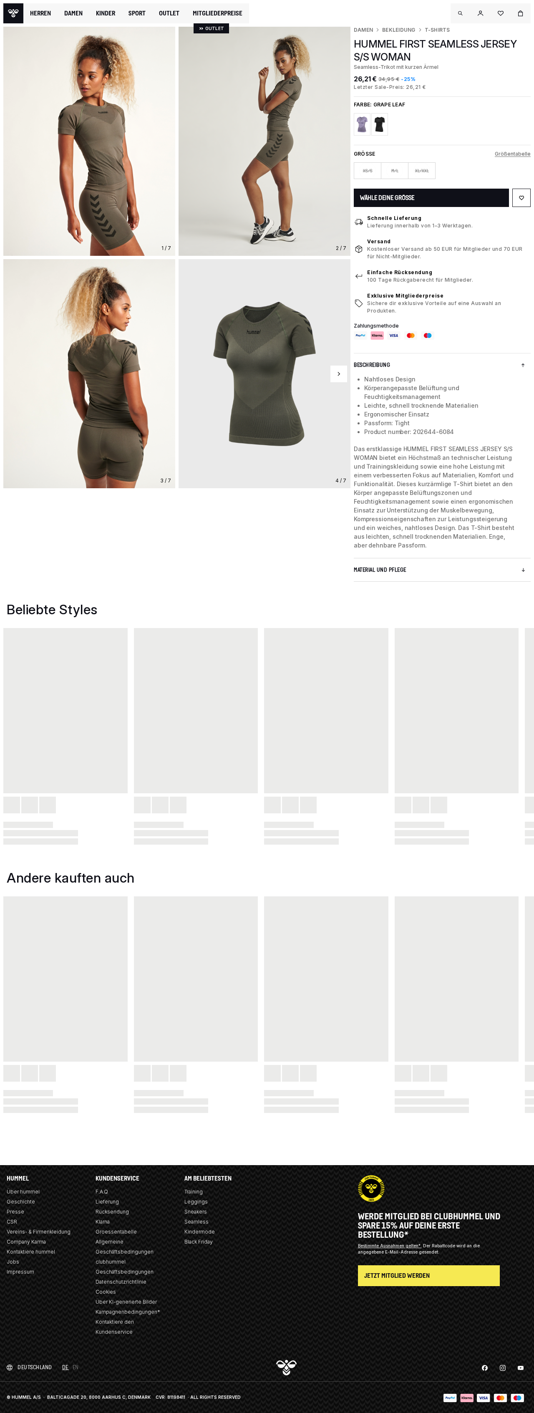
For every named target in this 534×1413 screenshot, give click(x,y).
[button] (461, 13)
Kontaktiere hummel (31, 1252)
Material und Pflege (380, 570)
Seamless (196, 1222)
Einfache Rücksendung (399, 272)
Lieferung (107, 1202)
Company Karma (26, 1242)
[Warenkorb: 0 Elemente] (521, 13)
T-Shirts (437, 30)
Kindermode (199, 1232)
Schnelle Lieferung (394, 218)
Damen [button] (73, 13)
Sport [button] (137, 13)
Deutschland (35, 1367)
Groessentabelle (116, 1232)
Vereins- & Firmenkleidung (39, 1232)
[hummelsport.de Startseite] (13, 13)
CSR (12, 1222)
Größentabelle (513, 154)
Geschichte (21, 1202)
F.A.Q (102, 1191)
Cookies (106, 1292)
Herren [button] (40, 13)
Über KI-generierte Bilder (126, 1302)
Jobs (13, 1262)
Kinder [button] (105, 13)
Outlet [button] (169, 13)
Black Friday (198, 1242)
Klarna (103, 1222)
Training (193, 1191)
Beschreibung (372, 365)
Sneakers (195, 1212)
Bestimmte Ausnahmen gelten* (390, 1245)
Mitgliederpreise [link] (217, 13)
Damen (363, 30)
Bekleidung (398, 30)
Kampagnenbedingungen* (128, 1312)
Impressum (20, 1272)
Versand (379, 241)
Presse (15, 1212)
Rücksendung (112, 1212)
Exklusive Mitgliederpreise (405, 296)
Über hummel (23, 1191)
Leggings (196, 1202)
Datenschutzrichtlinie (121, 1282)
